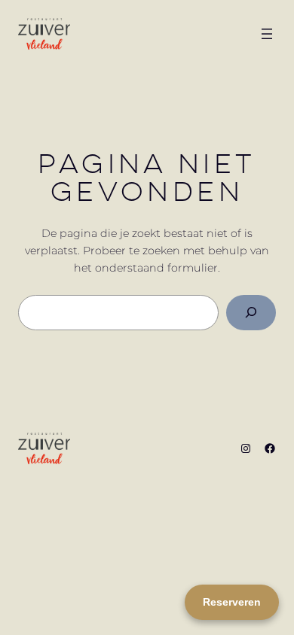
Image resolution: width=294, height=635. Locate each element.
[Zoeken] (251, 312)
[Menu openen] (267, 34)
